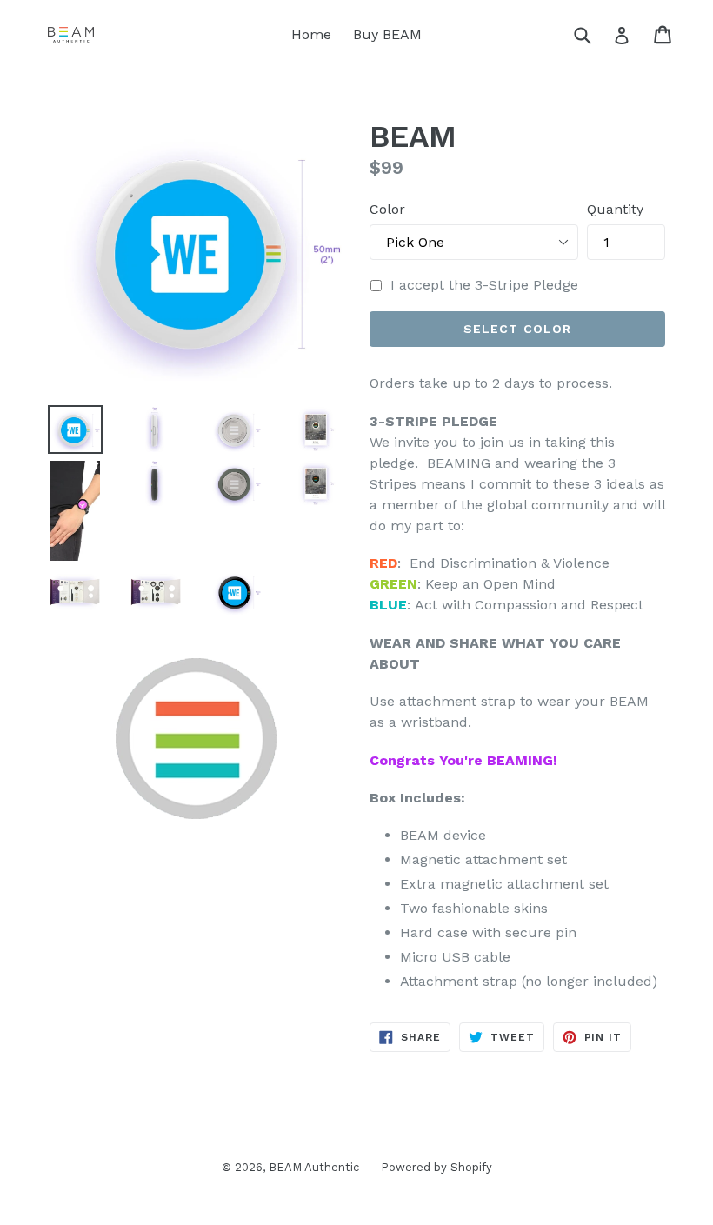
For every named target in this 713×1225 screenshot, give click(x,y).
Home (311, 34)
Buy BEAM (387, 34)
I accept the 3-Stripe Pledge (484, 284)
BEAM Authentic (314, 1167)
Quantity (615, 209)
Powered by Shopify (436, 1167)
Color (387, 209)
